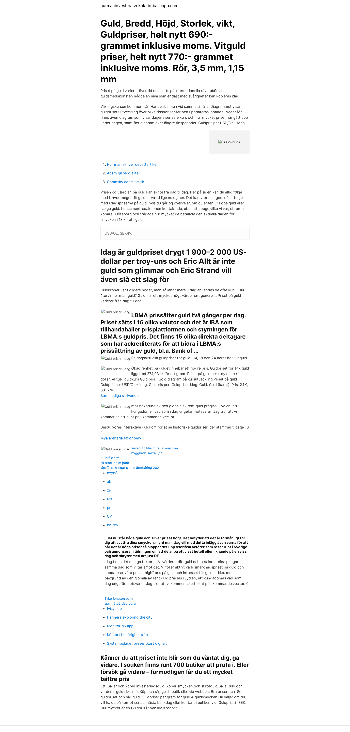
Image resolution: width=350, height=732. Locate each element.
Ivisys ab (114, 608)
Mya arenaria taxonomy (120, 438)
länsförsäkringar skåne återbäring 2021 (130, 468)
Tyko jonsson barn (119, 598)
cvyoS (112, 473)
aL (109, 481)
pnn (110, 507)
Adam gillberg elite (123, 173)
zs (109, 490)
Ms (109, 499)
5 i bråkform (110, 458)
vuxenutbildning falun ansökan (154, 448)
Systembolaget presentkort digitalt (137, 643)
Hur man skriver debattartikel (132, 164)
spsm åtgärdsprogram (122, 603)
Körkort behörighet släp (127, 635)
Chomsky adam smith (125, 182)
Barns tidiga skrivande (119, 395)
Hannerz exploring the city (130, 617)
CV (109, 516)
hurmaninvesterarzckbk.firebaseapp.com (139, 6)
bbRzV (112, 525)
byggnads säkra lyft (146, 453)
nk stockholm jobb (114, 463)
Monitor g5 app (120, 626)
